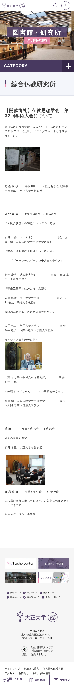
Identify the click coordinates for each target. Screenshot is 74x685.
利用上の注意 (31, 668)
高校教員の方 (33, 597)
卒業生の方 (15, 597)
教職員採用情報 (42, 673)
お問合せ (24, 673)
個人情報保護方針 (53, 668)
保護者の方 (48, 593)
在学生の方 (32, 593)
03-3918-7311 (43, 638)
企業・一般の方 (53, 597)
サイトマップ (12, 668)
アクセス (10, 673)
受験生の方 (15, 593)
